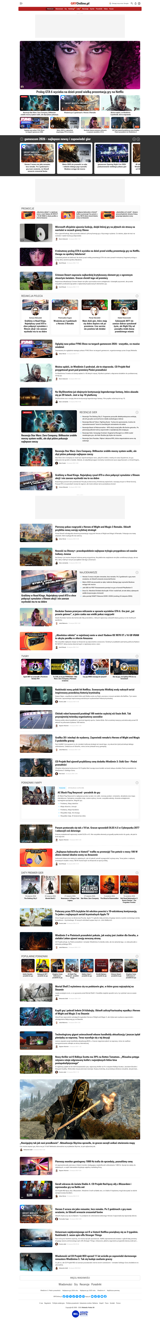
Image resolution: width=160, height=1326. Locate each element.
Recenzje (85, 9)
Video (106, 9)
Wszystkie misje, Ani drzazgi (70, 813)
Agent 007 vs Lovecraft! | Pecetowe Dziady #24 (35, 669)
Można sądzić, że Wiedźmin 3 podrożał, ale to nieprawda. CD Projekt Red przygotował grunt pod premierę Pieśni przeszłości (120, 105)
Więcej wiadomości (80, 1278)
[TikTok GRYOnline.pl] (73, 1296)
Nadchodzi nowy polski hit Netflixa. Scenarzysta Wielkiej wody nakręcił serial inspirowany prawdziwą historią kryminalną (80, 696)
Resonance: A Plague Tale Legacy (70, 888)
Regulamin (47, 1303)
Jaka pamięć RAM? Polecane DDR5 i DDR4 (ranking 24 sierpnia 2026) (107, 596)
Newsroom (59, 9)
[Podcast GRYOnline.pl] (77, 1296)
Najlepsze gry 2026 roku (70, 1290)
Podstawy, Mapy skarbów (69, 803)
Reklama (95, 1303)
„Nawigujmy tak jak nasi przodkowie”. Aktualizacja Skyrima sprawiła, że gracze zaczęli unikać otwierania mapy (80, 1115)
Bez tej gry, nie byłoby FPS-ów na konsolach (124, 669)
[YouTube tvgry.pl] (92, 1296)
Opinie (92, 9)
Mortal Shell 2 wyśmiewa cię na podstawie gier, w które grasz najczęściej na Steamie (80, 992)
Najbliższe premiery (113, 1290)
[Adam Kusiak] (22, 108)
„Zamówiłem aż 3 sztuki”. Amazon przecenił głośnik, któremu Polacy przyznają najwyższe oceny (119, 215)
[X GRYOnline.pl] (70, 1296)
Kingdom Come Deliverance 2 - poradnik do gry (131, 969)
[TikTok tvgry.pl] (95, 1296)
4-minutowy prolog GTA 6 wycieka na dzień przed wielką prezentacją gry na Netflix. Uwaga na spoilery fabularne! (80, 67)
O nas (41, 1303)
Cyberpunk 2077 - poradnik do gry (42, 968)
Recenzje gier (109, 412)
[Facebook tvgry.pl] (105, 1296)
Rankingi (71, 9)
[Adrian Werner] (22, 126)
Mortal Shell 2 (50, 887)
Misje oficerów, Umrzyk (68, 806)
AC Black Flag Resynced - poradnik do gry (80, 802)
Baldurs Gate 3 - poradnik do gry (87, 968)
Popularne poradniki (80, 956)
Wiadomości (65, 1284)
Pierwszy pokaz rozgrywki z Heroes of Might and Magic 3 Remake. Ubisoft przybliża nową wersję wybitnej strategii (80, 533)
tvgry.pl (80, 656)
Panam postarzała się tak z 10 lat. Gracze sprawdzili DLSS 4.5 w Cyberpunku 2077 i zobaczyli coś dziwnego (80, 834)
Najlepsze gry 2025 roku (88, 1290)
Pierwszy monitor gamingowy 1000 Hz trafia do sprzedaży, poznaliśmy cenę (80, 1166)
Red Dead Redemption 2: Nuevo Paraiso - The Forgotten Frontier (129, 889)
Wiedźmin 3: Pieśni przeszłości (50, 1290)
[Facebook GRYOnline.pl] (64, 1296)
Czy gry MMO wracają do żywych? (95, 668)
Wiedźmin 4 (101, 1290)
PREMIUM (50, 9)
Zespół (101, 1303)
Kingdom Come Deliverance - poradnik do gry (57, 969)
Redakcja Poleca (80, 296)
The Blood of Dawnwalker (109, 887)
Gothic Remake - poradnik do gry (28, 968)
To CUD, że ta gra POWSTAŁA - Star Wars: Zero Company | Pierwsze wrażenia (65, 670)
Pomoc (118, 1303)
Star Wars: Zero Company (89, 887)
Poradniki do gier (80, 782)
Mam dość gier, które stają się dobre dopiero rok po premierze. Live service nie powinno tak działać (95, 317)
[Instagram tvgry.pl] (98, 1296)
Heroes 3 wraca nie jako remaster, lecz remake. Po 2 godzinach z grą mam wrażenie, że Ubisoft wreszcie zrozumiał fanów (80, 105)
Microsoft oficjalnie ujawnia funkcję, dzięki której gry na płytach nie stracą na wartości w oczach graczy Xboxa (80, 233)
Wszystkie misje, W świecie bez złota (73, 816)
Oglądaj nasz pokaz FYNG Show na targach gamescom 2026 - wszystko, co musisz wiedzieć (34, 125)
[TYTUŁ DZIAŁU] (80, 872)
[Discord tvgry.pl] (102, 1296)
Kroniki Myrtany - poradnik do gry (101, 968)
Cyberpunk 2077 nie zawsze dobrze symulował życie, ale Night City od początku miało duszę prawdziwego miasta (124, 317)
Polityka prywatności (72, 1303)
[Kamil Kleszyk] (22, 86)
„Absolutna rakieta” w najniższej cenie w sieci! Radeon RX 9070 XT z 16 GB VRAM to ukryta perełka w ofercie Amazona (40, 215)
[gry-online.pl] (80, 3)
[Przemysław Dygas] (62, 108)
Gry (66, 9)
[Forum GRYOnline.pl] (83, 1296)
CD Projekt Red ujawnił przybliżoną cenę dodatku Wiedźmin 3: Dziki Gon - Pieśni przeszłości (125, 125)
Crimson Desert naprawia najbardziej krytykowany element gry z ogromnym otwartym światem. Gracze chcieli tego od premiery (80, 281)
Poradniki (99, 9)
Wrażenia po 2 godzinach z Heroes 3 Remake (65, 317)
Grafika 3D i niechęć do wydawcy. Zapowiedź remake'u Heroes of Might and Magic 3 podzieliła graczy (80, 744)
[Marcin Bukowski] (103, 108)
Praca (106, 1303)
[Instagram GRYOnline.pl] (67, 1296)
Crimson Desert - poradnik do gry (116, 968)
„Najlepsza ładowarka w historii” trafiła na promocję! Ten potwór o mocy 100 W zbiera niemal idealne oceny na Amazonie (80, 215)
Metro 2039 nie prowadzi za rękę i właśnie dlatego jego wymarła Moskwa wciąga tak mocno (64, 125)
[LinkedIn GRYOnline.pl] (80, 1296)
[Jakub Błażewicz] (83, 126)
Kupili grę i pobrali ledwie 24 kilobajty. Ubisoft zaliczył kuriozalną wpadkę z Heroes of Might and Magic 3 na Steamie (80, 1016)
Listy (78, 9)
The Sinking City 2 (30, 887)
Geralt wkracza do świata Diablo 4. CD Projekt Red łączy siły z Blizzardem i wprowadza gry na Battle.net (80, 1190)
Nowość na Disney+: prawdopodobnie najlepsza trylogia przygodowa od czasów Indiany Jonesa (80, 557)
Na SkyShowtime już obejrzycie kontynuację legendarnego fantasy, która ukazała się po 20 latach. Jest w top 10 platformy (80, 397)
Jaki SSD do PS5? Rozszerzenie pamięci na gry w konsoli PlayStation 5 (107, 587)
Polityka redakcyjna (58, 1303)
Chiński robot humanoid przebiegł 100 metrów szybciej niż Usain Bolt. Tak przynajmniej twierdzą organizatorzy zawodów (80, 720)
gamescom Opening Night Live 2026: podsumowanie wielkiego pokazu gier (112, 156)
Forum (111, 9)
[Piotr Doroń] (113, 126)
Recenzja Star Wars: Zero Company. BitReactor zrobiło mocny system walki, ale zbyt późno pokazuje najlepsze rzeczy (39, 105)
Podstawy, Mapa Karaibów (69, 810)
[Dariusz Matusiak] (52, 126)
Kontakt (112, 1303)
